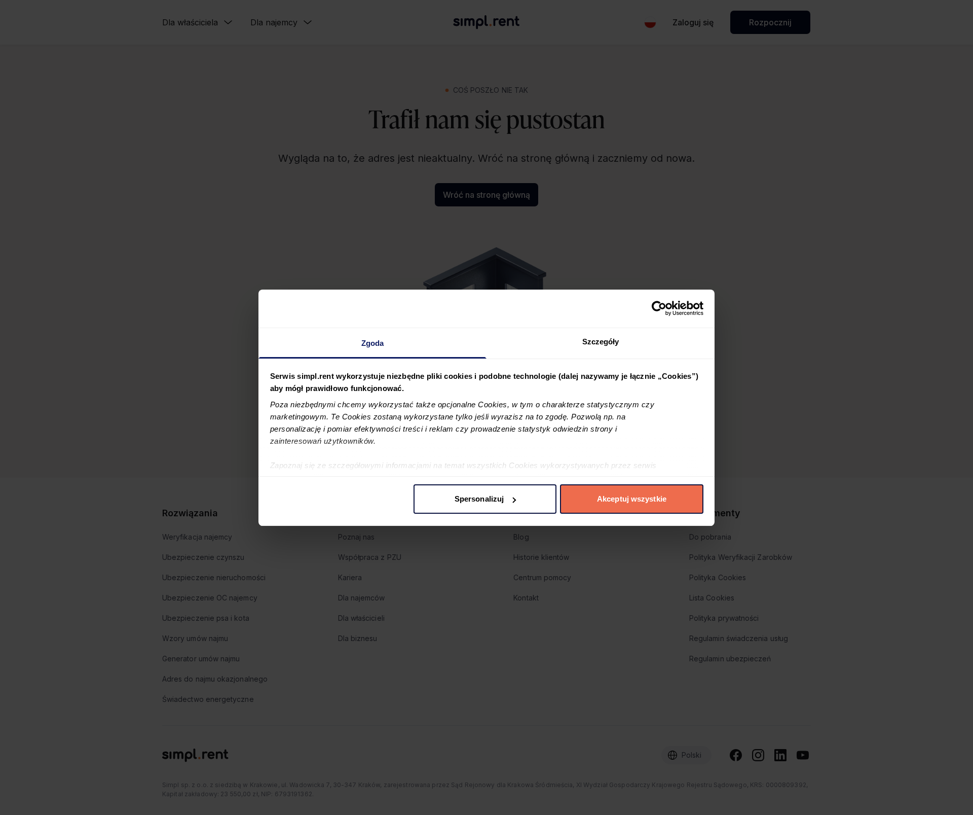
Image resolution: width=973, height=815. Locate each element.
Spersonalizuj (479, 498)
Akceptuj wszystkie (631, 498)
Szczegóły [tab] (600, 341)
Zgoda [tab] (372, 343)
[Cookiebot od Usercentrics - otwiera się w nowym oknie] (659, 308)
